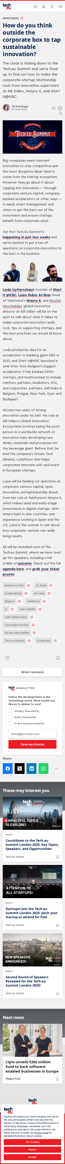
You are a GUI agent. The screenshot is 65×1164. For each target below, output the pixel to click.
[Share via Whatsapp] (44, 768)
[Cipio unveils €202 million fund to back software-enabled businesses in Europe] (32, 1040)
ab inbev (39, 593)
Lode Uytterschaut (18, 290)
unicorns (25, 563)
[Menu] (60, 7)
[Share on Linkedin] (32, 768)
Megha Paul (13, 1078)
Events (9, 834)
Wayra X (34, 300)
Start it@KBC (27, 609)
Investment (11, 18)
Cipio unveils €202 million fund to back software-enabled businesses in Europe (32, 1067)
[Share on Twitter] (21, 768)
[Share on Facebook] (9, 768)
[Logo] (9, 6)
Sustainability (13, 593)
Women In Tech (14, 585)
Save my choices (32, 744)
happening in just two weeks (26, 237)
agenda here (13, 569)
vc (6, 609)
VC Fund (41, 585)
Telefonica (33, 601)
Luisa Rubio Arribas (34, 295)
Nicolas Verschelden (17, 632)
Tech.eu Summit (14, 640)
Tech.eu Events (15, 856)
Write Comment (32, 672)
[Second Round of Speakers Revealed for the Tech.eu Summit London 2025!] (32, 949)
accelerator (44, 640)
